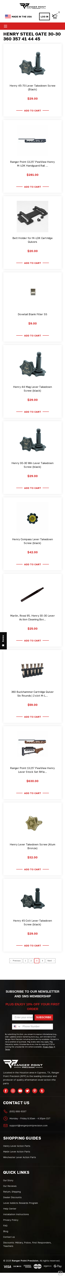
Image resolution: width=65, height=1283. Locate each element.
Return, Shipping (12, 1191)
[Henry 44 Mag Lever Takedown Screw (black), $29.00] (32, 365)
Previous (16, 960)
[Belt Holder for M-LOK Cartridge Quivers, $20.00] (32, 216)
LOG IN (44, 16)
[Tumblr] (41, 1090)
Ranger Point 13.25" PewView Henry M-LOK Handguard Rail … (32, 163)
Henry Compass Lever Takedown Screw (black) (32, 541)
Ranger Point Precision (25, 1260)
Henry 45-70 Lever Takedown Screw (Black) (32, 87)
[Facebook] (5, 1090)
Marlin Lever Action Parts (16, 1151)
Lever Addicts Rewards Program (20, 1203)
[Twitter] (27, 1090)
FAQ (5, 1225)
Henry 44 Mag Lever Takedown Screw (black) (32, 388)
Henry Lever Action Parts (16, 1146)
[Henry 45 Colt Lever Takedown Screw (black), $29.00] (32, 899)
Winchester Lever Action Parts (19, 1157)
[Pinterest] (34, 1090)
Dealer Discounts (12, 1197)
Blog (5, 1231)
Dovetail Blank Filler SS (32, 314)
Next (50, 960)
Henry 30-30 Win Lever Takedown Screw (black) (33, 465)
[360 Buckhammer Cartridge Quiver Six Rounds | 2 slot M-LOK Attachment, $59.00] (32, 670)
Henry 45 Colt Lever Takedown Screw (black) (32, 922)
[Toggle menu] (5, 26)
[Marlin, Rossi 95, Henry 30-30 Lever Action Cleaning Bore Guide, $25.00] (32, 594)
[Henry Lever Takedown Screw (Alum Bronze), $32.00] (32, 823)
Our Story (8, 1180)
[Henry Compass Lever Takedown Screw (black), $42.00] (32, 517)
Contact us (9, 1237)
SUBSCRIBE (43, 1017)
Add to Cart (32, 110)
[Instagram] (12, 1090)
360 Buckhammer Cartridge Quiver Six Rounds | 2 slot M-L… (32, 693)
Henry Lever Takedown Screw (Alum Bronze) (32, 846)
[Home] (32, 6)
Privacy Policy (10, 1220)
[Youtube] (20, 1090)
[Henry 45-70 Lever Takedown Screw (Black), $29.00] (32, 64)
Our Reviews (10, 1186)
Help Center (9, 1208)
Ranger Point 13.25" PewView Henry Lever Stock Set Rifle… (32, 770)
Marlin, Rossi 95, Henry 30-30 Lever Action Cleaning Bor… (32, 617)
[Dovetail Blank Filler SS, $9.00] (32, 292)
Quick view (32, 76)
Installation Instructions (16, 1214)
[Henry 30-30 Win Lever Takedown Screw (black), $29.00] (32, 441)
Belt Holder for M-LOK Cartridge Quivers (32, 239)
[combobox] (16, 1026)
